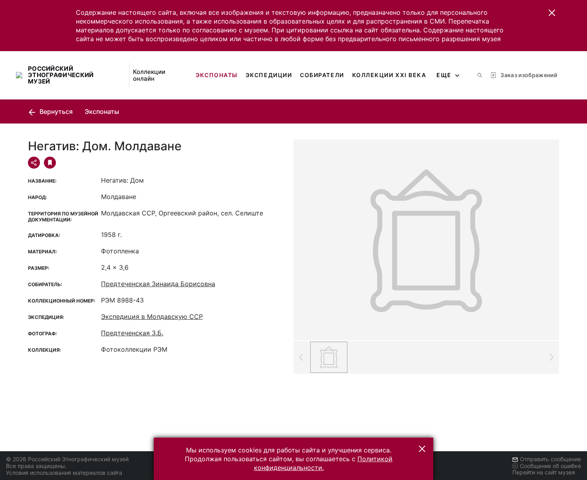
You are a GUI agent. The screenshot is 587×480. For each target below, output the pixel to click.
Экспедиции (269, 75)
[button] (552, 13)
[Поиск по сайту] (479, 75)
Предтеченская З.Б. (132, 333)
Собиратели (322, 75)
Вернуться (55, 112)
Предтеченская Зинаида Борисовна (158, 284)
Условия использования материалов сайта (64, 472)
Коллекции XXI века (389, 75)
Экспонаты (217, 75)
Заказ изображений (528, 75)
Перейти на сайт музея (543, 472)
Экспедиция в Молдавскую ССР (152, 317)
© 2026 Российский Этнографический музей (67, 459)
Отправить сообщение (550, 459)
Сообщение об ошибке (550, 465)
